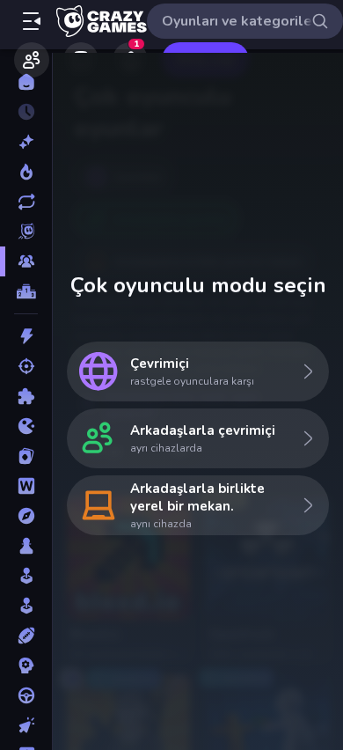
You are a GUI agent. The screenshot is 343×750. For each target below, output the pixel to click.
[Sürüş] (26, 695)
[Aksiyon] (26, 336)
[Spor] (26, 636)
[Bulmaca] (26, 396)
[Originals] (26, 231)
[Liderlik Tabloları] (26, 291)
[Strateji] (26, 665)
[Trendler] (26, 172)
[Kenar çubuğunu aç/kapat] (32, 21)
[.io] (26, 426)
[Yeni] (26, 142)
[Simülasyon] (26, 606)
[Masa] (26, 546)
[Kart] (26, 456)
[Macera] (26, 516)
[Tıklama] (26, 725)
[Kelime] (26, 486)
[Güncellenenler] (26, 202)
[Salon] (26, 576)
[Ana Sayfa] (26, 82)
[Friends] (31, 59)
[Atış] (26, 366)
